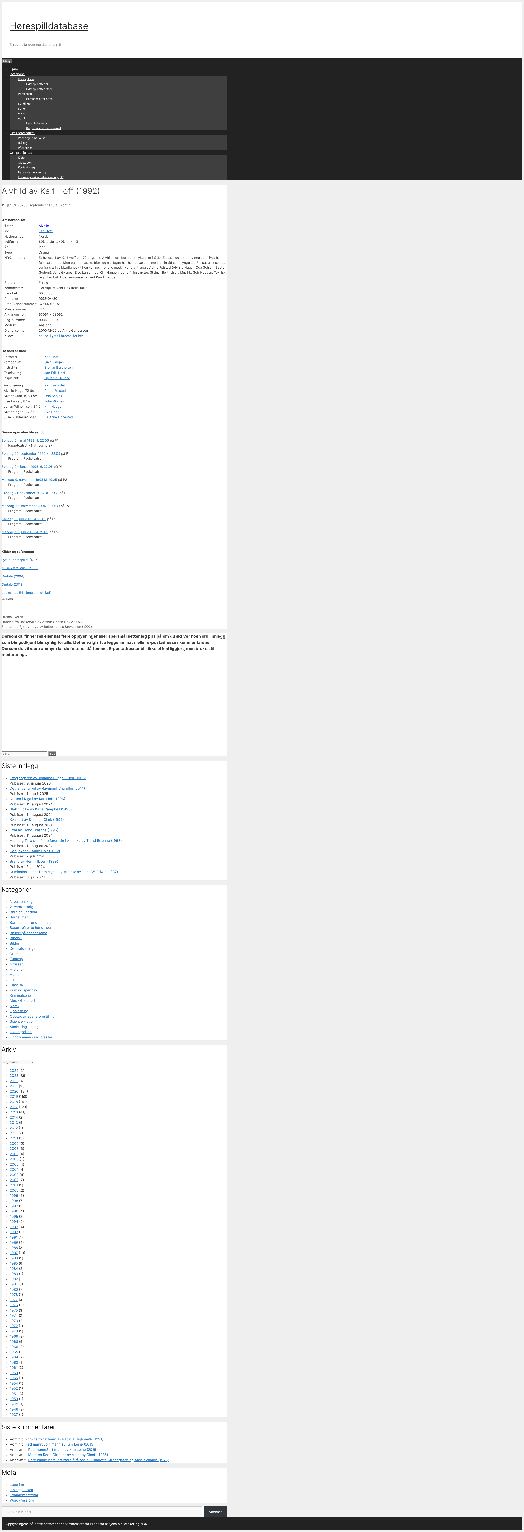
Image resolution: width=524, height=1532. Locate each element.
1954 (14, 1383)
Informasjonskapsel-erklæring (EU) (41, 177)
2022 (14, 1081)
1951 (13, 1394)
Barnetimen (19, 917)
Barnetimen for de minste (31, 922)
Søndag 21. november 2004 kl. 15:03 (30, 493)
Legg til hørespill (37, 123)
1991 (14, 1237)
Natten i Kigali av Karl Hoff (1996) (37, 799)
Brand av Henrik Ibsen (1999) (34, 861)
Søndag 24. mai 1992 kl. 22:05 (25, 440)
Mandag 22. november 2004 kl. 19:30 (31, 506)
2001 (14, 1185)
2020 (14, 1091)
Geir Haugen (54, 362)
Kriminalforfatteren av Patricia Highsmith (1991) (64, 1439)
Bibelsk (16, 938)
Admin (22, 118)
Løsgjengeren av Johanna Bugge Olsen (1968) (48, 778)
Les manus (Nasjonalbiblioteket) (26, 592)
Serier (22, 108)
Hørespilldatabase (49, 25)
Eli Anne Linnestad (58, 417)
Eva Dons (51, 412)
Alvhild (44, 226)
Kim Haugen (53, 406)
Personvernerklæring (32, 172)
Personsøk (25, 93)
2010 (14, 1138)
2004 (14, 1169)
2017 (14, 1107)
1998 (14, 1201)
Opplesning (19, 1011)
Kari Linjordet (54, 385)
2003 (14, 1175)
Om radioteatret (22, 133)
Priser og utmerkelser (32, 138)
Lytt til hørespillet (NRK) (20, 560)
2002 (14, 1180)
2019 (14, 1096)
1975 (14, 1310)
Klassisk (16, 985)
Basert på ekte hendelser (30, 928)
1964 (14, 1357)
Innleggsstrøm (21, 1490)
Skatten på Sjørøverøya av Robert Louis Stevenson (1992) (47, 627)
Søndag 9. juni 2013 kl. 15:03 (24, 519)
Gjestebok (25, 162)
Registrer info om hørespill (43, 128)
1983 (14, 1274)
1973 (14, 1321)
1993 (14, 1227)
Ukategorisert (21, 1032)
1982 (14, 1279)
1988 (14, 1248)
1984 (14, 1269)
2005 (14, 1164)
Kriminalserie (20, 995)
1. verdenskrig (21, 902)
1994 (14, 1222)
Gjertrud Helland (57, 378)
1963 (14, 1362)
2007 (14, 1154)
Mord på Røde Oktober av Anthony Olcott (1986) (68, 1455)
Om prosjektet (21, 152)
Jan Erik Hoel (54, 373)
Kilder (22, 157)
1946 (14, 1409)
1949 (14, 1404)
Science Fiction (22, 1021)
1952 (14, 1388)
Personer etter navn (39, 98)
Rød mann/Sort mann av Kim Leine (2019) (60, 1444)
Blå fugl (23, 143)
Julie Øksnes (54, 401)
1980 (14, 1289)
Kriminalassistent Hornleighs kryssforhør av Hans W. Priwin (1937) (64, 872)
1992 (14, 1232)
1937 (14, 1415)
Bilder (14, 943)
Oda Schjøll (53, 396)
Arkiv (21, 113)
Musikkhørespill (22, 1001)
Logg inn (17, 1485)
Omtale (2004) (13, 576)
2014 (14, 1117)
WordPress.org (22, 1500)
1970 (14, 1331)
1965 (14, 1352)
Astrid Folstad (55, 390)
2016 (14, 1112)
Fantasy (16, 959)
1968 (14, 1342)
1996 (14, 1211)
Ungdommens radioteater (31, 1037)
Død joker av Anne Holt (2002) (35, 851)
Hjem (14, 69)
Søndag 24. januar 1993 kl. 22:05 (27, 467)
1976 (14, 1305)
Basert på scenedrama (28, 933)
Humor (15, 975)
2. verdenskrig (21, 907)
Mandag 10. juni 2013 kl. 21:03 (25, 532)
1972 (14, 1326)
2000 (14, 1190)
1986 (14, 1258)
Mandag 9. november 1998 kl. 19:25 (29, 480)
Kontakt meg (26, 167)
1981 (13, 1284)
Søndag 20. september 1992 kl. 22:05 (31, 453)
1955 (14, 1378)
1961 (14, 1368)
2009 (14, 1143)
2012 (14, 1128)
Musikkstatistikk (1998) (20, 568)
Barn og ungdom (23, 912)
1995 (14, 1216)
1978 (14, 1295)
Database (17, 74)
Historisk (17, 969)
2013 (14, 1123)
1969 (14, 1336)
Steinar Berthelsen (58, 367)
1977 (14, 1300)
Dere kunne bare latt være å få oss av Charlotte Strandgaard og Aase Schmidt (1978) (98, 1460)
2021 (14, 1086)
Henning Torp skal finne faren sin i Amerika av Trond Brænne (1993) (66, 840)
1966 (14, 1347)
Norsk (18, 617)
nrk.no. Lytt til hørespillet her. (61, 336)
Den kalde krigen (23, 948)
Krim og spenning (24, 990)
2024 (14, 1070)
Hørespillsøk (26, 79)
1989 (14, 1242)
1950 (14, 1399)
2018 (14, 1102)
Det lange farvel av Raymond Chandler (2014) (47, 788)
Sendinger (25, 103)
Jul (12, 980)
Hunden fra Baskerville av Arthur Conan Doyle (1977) (43, 622)
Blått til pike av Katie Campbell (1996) (41, 809)
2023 (14, 1076)
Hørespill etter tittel (39, 89)
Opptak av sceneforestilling (32, 1016)
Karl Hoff (46, 231)
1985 (14, 1263)
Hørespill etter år (37, 84)
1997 (14, 1206)
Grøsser (16, 964)
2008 (14, 1149)
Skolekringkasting (24, 1027)
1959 (14, 1373)
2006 (14, 1159)
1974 (14, 1315)
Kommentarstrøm (24, 1495)
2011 (13, 1133)
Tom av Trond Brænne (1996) (34, 830)
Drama (7, 617)
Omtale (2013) (13, 584)
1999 (14, 1196)
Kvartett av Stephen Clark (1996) (37, 820)
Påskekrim (25, 147)
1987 (14, 1253)
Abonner (215, 1512)
